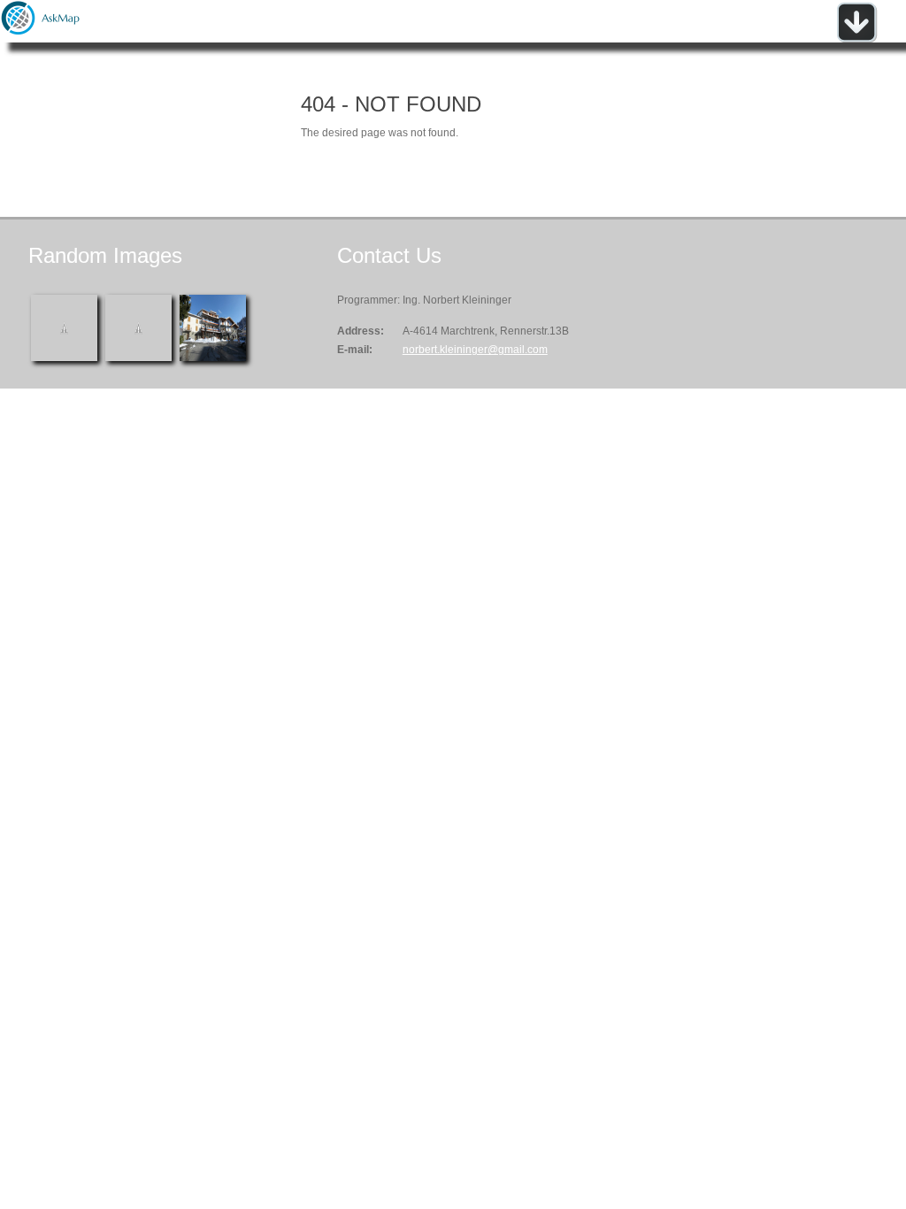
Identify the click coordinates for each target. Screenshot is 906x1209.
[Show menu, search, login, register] (856, 39)
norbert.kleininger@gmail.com (475, 349)
